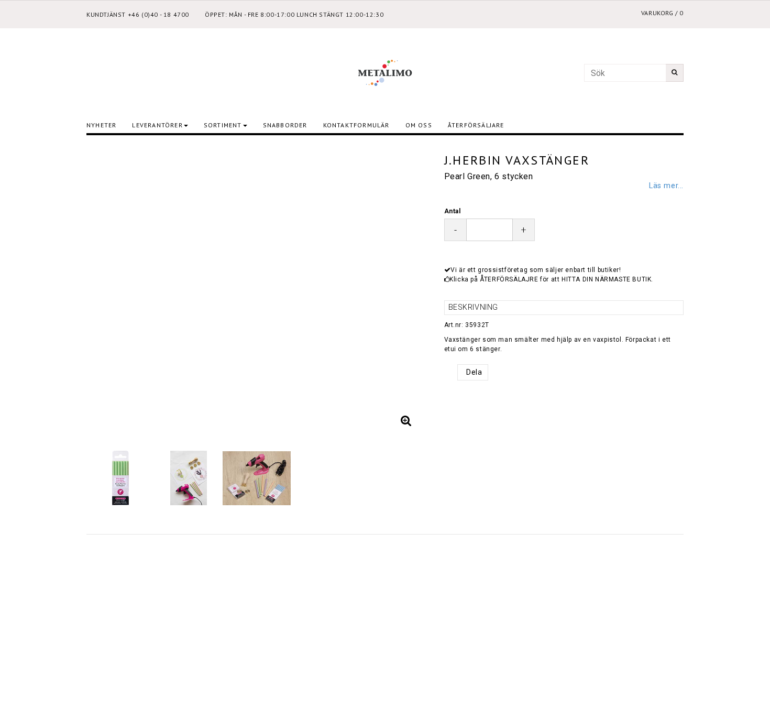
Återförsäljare (476, 125)
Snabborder (285, 125)
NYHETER (101, 125)
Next (410, 289)
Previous (105, 289)
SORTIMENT (223, 125)
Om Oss (418, 125)
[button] (406, 421)
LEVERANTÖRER (157, 125)
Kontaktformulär (356, 125)
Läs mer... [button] (666, 185)
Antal (452, 211)
